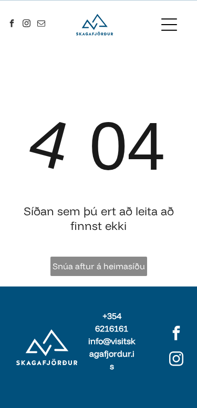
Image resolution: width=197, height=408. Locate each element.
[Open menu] (169, 24)
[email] (41, 25)
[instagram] (27, 25)
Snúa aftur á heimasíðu (99, 266)
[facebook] (12, 25)
